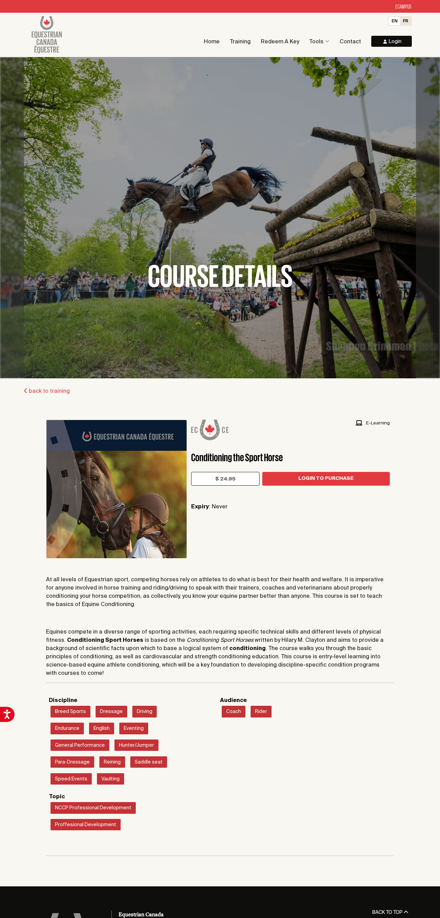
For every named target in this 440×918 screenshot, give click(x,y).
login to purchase (326, 478)
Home (212, 41)
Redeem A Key (280, 41)
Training (240, 41)
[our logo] (46, 35)
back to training (49, 391)
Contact (350, 41)
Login (394, 41)
